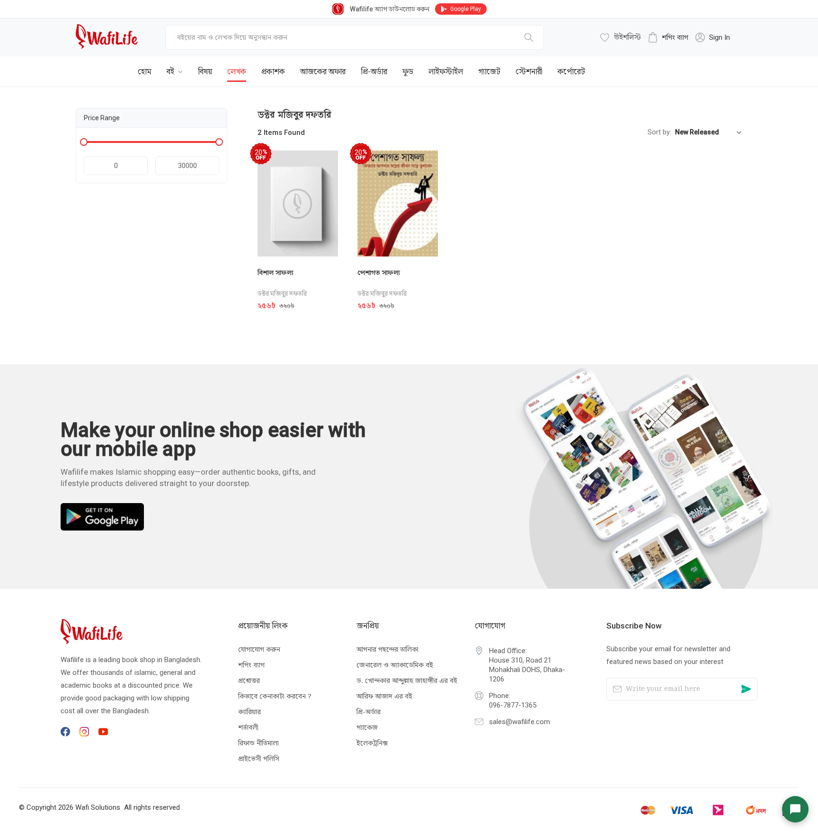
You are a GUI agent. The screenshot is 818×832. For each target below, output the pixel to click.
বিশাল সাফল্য (275, 272)
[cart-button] (721, 64)
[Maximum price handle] (219, 142)
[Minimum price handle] (84, 142)
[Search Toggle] (690, 64)
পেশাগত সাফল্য (378, 272)
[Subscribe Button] (746, 689)
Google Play (465, 9)
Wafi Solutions (97, 807)
